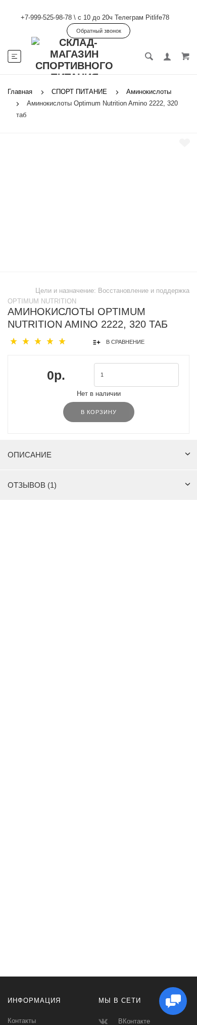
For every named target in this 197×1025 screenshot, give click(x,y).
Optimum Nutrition (42, 301)
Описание (30, 454)
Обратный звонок (98, 31)
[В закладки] (184, 142)
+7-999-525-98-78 (46, 17)
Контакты (22, 1020)
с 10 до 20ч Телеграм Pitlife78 (123, 17)
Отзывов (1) (32, 485)
